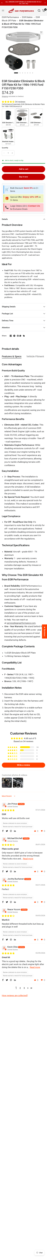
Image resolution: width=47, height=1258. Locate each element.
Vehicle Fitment (35, 356)
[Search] (39, 11)
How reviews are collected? (15, 995)
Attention (6, 327)
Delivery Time (7, 320)
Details (5, 219)
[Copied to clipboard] (23, 335)
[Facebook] (9, 335)
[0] (43, 11)
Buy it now (23, 177)
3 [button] (24, 988)
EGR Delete (27, 17)
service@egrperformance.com (21, 623)
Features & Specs (11, 356)
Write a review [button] (23, 765)
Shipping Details (9, 307)
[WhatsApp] (20, 335)
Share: (4, 336)
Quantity (5, 148)
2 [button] (20, 988)
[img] (8, 810)
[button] (8, 102)
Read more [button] (28, 858)
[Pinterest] (16, 335)
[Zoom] (41, 32)
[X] (13, 335)
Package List (7, 314)
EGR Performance (10, 17)
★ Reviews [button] (44, 631)
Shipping (5, 96)
